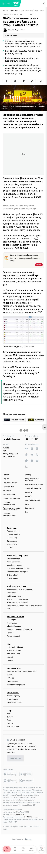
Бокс (8, 713)
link (26, 448)
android (10, 774)
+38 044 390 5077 (31, 439)
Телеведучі (7, 491)
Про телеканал (8, 487)
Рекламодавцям (9, 494)
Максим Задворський (16, 30)
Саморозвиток (12, 681)
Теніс (9, 720)
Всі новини (12, 528)
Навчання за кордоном (16, 685)
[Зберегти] (40, 81)
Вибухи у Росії (12, 575)
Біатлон (10, 723)
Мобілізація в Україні (17, 586)
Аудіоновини (12, 544)
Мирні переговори (14, 565)
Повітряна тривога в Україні (18, 568)
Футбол (10, 717)
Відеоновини (12, 541)
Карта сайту (29, 508)
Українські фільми (14, 650)
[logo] (16, 3)
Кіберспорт (14, 10)
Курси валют (12, 623)
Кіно (9, 644)
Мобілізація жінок (14, 596)
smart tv (10, 781)
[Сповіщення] (44, 3)
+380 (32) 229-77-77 (17, 814)
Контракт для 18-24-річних (17, 599)
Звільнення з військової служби (19, 589)
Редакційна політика (10, 483)
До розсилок (15, 758)
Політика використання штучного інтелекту (11, 509)
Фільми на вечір (13, 654)
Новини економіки (15, 616)
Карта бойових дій (14, 562)
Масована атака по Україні (17, 572)
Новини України (13, 534)
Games (5, 10)
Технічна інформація (33, 488)
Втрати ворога (12, 578)
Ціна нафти (11, 620)
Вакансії (28, 496)
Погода (10, 547)
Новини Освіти (13, 668)
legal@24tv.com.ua (31, 817)
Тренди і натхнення (14, 702)
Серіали (10, 660)
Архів (27, 504)
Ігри (26, 512)
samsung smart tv (27, 781)
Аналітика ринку (13, 696)
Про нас (6, 475)
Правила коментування (34, 484)
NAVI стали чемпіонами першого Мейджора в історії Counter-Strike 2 (32, 10)
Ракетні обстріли (13, 559)
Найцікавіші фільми (15, 647)
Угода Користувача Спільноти (32, 479)
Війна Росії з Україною (17, 555)
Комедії (10, 657)
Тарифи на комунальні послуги (19, 629)
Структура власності (32, 500)
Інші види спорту (13, 727)
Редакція (6, 479)
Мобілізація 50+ (13, 593)
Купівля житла (12, 699)
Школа (9, 675)
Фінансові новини (14, 626)
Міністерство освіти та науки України (21, 672)
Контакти (28, 492)
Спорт (9, 710)
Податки (10, 633)
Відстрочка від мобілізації (17, 603)
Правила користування (11, 498)
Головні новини (13, 531)
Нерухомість (13, 693)
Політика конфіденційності (9, 503)
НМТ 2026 (10, 678)
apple (27, 774)
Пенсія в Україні (13, 636)
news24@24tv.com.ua (11, 439)
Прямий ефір (12, 538)
